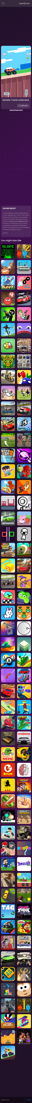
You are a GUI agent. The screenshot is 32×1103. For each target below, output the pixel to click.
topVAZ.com (24, 3)
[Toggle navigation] (3, 3)
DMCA (29, 1100)
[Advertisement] (16, 28)
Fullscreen (24, 106)
